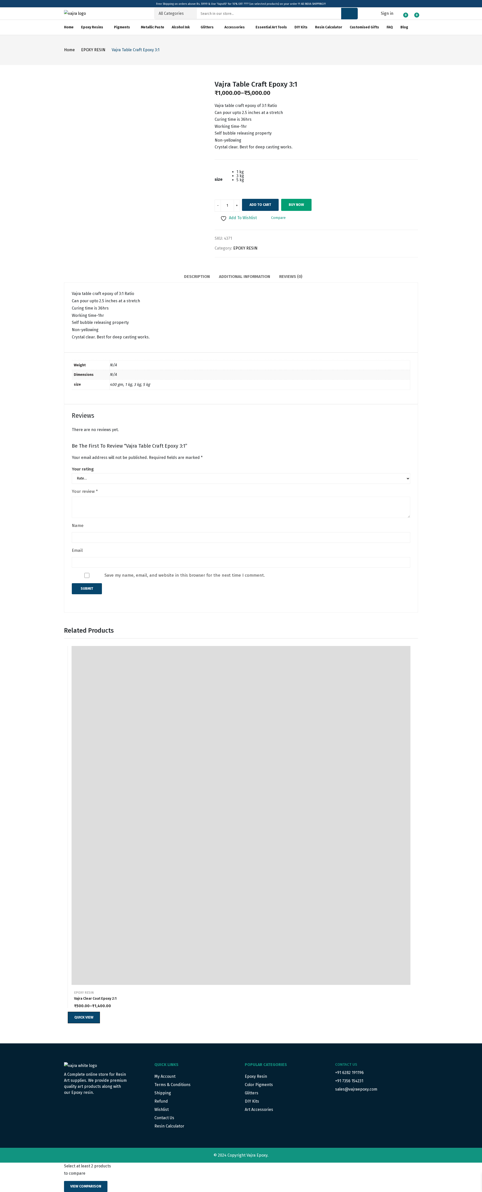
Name (78, 525)
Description (197, 276)
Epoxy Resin (256, 1076)
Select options (408, 1003)
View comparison (85, 1186)
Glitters (251, 1093)
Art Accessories (259, 1109)
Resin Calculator (169, 1126)
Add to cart (260, 205)
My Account (164, 1076)
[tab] (197, 277)
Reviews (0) (290, 276)
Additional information (244, 276)
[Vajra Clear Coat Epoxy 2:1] (241, 815)
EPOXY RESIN (245, 248)
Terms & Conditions (172, 1084)
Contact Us (164, 1117)
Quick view (83, 1017)
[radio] (240, 172)
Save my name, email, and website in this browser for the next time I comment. (184, 575)
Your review (85, 491)
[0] (402, 13)
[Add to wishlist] (408, 662)
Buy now (296, 205)
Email (77, 550)
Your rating (83, 469)
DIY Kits (252, 1101)
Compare (408, 674)
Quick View (408, 651)
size (218, 179)
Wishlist (161, 1109)
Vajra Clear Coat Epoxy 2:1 (95, 998)
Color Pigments (259, 1084)
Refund (161, 1101)
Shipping (162, 1093)
